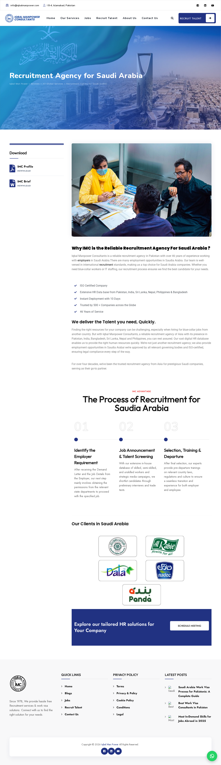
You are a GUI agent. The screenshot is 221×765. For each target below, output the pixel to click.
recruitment (106, 264)
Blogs (68, 693)
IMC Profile (25, 168)
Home (51, 18)
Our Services (69, 18)
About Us (130, 18)
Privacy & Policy (127, 693)
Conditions (123, 707)
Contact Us (150, 18)
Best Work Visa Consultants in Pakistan (193, 705)
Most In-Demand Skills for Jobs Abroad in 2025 (194, 719)
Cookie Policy (125, 700)
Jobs (88, 18)
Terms (120, 686)
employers (84, 260)
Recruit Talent (107, 18)
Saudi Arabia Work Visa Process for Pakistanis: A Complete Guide (194, 691)
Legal (120, 714)
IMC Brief (24, 183)
